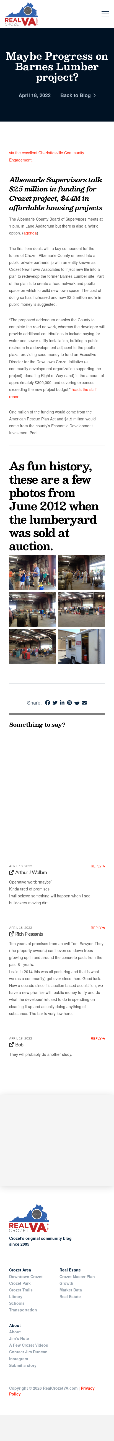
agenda (30, 233)
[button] (105, 14)
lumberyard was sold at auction (53, 532)
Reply (96, 866)
